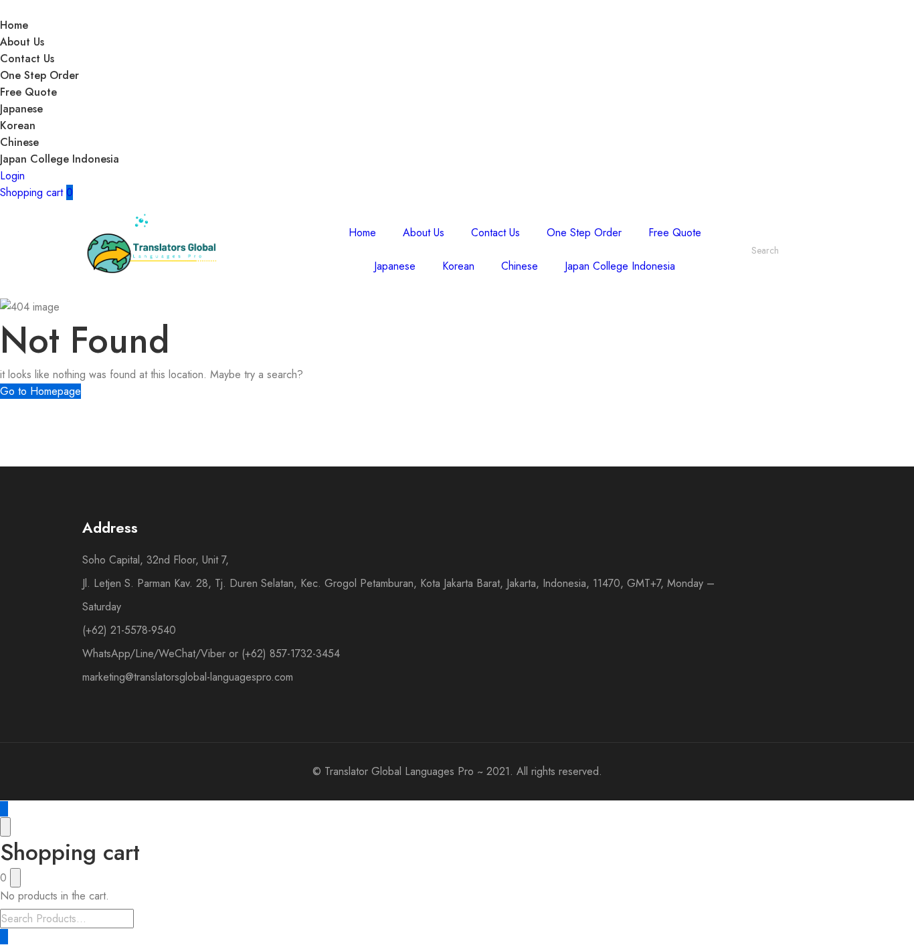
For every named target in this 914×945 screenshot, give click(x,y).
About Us (22, 42)
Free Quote (28, 92)
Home (14, 25)
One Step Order (39, 75)
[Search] (814, 250)
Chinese (19, 142)
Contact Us (27, 58)
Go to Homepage (40, 391)
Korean (17, 125)
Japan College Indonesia (59, 159)
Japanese (21, 108)
